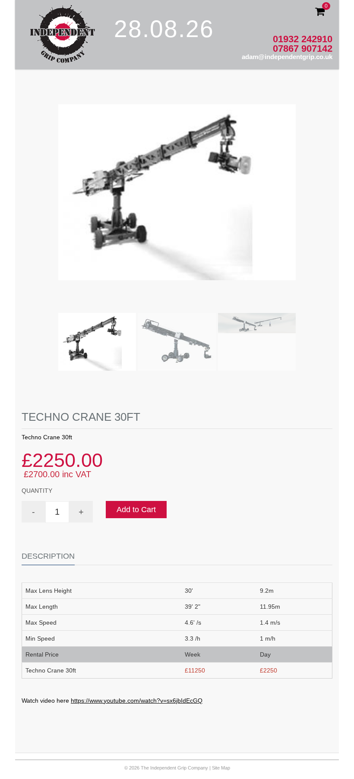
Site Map (221, 767)
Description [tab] (48, 556)
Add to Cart (136, 509)
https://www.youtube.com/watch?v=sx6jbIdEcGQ (136, 700)
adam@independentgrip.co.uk (287, 56)
